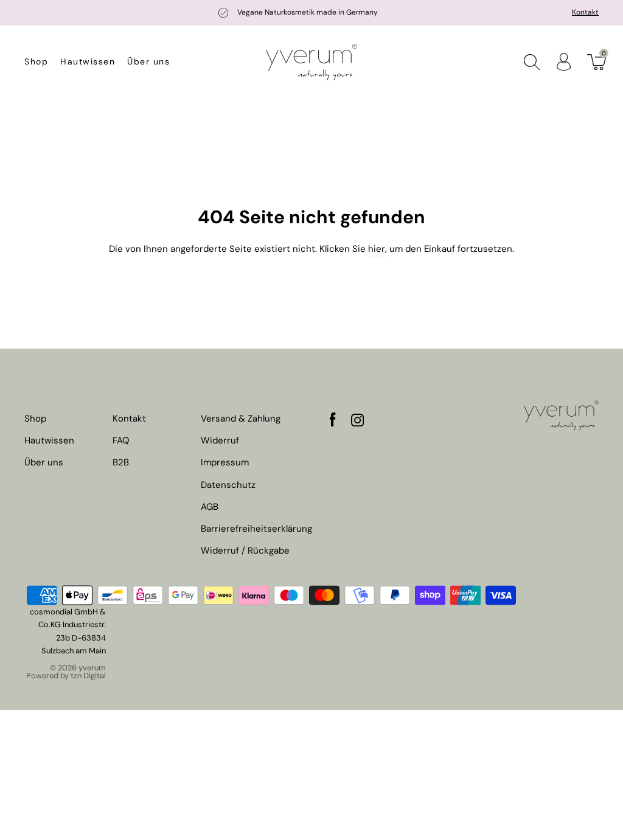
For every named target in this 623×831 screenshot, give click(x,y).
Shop (36, 61)
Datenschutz (228, 485)
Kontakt (585, 12)
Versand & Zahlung (240, 418)
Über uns (148, 61)
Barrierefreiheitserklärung (256, 529)
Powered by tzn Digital (66, 675)
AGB (209, 507)
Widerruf (220, 440)
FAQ (121, 440)
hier (376, 249)
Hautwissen (87, 61)
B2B (121, 462)
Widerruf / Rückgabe (245, 550)
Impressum (225, 462)
